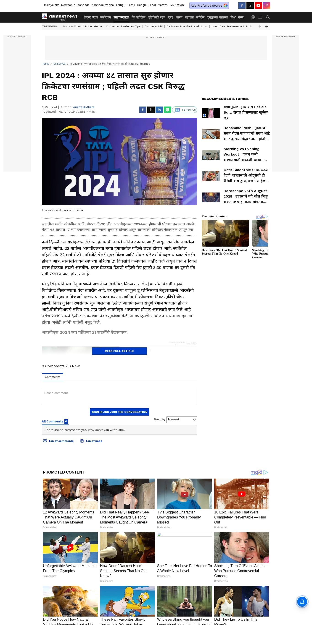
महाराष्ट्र (189, 17)
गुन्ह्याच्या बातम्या (217, 17)
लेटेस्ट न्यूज (91, 17)
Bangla (142, 5)
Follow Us (189, 109)
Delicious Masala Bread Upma (187, 26)
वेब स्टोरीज (138, 17)
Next (266, 26)
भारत (179, 17)
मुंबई (170, 17)
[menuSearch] (268, 17)
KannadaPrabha (102, 5)
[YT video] (258, 5)
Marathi (163, 5)
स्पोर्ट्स (200, 17)
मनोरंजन (105, 17)
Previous (259, 26)
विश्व (233, 17)
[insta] (266, 5)
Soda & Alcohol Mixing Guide (82, 26)
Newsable (68, 5)
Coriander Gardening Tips (123, 26)
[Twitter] (250, 5)
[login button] (254, 17)
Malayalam (51, 5)
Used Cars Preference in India (232, 26)
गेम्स (240, 17)
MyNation (177, 5)
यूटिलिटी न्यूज (156, 17)
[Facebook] (242, 5)
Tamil (131, 5)
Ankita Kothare (84, 107)
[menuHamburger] (260, 17)
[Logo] (61, 17)
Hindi (152, 5)
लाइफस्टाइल (121, 17)
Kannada (83, 5)
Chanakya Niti (154, 26)
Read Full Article (119, 351)
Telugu (120, 5)
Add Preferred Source (206, 5)
